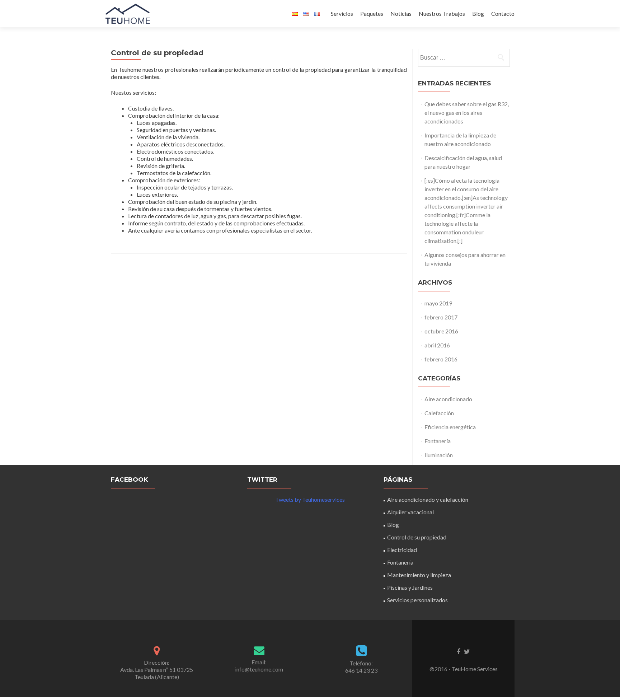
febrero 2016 (440, 359)
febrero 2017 (440, 317)
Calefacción (439, 413)
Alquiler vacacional (410, 512)
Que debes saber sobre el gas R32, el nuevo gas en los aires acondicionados (466, 112)
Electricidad (402, 549)
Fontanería (437, 441)
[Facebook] (458, 651)
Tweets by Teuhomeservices (310, 499)
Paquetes (371, 13)
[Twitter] (467, 651)
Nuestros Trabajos (442, 13)
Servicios (342, 13)
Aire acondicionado (448, 399)
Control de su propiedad (416, 537)
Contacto (503, 13)
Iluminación (438, 455)
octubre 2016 (441, 331)
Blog (478, 13)
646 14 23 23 (361, 670)
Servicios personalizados (417, 600)
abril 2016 (437, 345)
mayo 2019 (438, 303)
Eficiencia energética (450, 427)
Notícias (401, 13)
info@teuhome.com (259, 669)
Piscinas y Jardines (410, 587)
